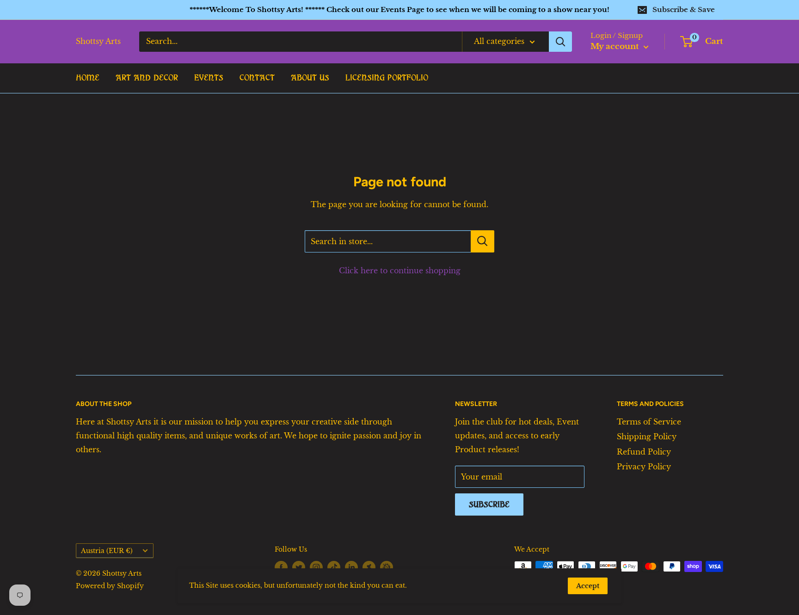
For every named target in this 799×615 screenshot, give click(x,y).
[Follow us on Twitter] (298, 567)
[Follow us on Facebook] (281, 567)
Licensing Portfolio (386, 77)
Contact (257, 77)
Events (208, 77)
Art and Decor (147, 77)
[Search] (560, 41)
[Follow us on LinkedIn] (351, 567)
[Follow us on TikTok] (333, 567)
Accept (587, 586)
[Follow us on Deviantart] (369, 567)
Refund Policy (644, 451)
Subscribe (489, 504)
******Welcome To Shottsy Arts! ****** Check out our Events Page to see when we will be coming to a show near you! (399, 9)
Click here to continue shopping (400, 270)
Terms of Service (649, 421)
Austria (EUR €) (107, 551)
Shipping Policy (646, 436)
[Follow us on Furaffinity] (386, 567)
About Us (310, 77)
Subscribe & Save (683, 9)
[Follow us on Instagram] (316, 567)
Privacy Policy (644, 466)
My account (615, 46)
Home (87, 77)
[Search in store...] (482, 241)
